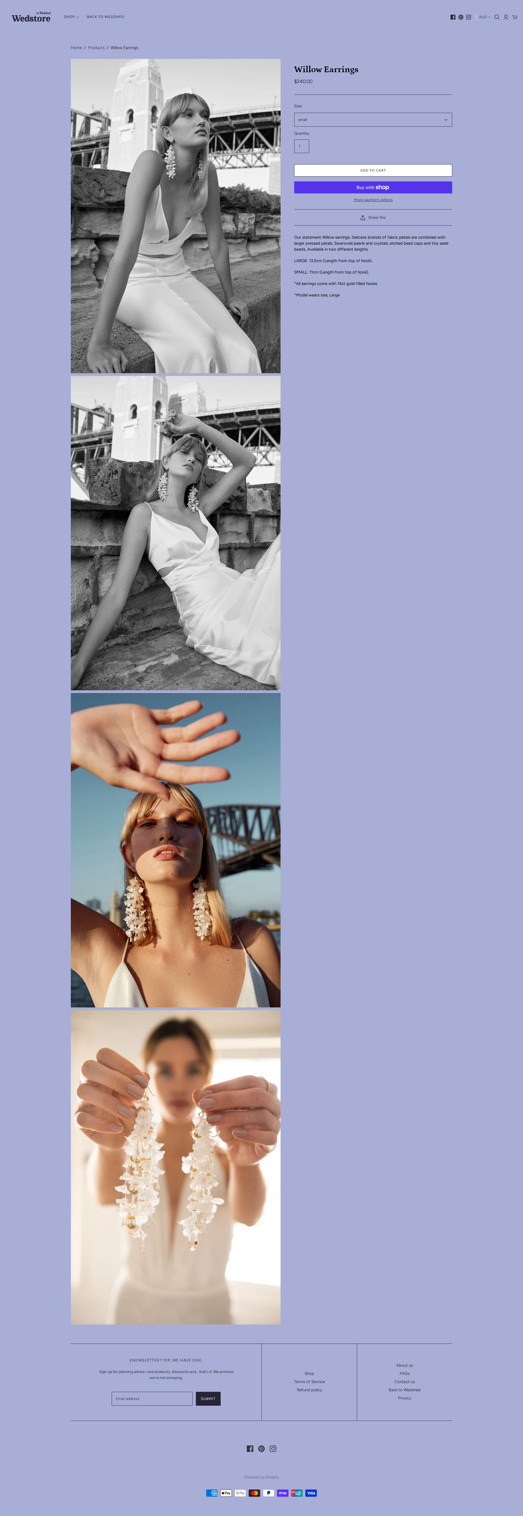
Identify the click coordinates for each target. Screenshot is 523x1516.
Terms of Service (309, 1381)
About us (404, 1365)
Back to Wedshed (405, 1389)
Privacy (404, 1398)
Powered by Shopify (261, 1477)
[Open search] (497, 17)
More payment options (373, 200)
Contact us (404, 1381)
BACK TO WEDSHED (105, 17)
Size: (298, 106)
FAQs (405, 1373)
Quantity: (302, 133)
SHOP (69, 17)
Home (76, 47)
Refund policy (309, 1389)
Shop (309, 1373)
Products (96, 47)
